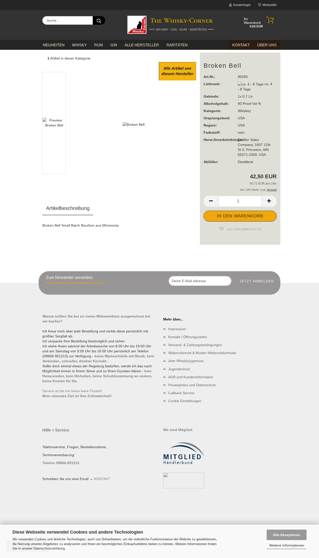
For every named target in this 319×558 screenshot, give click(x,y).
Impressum (177, 329)
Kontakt (241, 45)
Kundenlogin (241, 5)
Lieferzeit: (212, 84)
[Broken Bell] (134, 124)
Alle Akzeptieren (286, 535)
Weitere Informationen (286, 545)
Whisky (79, 45)
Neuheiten (54, 45)
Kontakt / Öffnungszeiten (187, 337)
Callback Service (181, 393)
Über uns (267, 45)
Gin (113, 45)
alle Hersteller (142, 45)
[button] (211, 201)
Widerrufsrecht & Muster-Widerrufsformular (202, 353)
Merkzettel (269, 5)
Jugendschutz (179, 369)
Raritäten (177, 45)
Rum (98, 45)
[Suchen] (99, 20)
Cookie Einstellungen (184, 401)
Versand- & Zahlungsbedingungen (195, 345)
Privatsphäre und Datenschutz (192, 385)
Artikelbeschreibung (67, 208)
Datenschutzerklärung (49, 548)
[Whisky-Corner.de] (170, 25)
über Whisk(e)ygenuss (186, 361)
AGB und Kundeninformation (190, 377)
